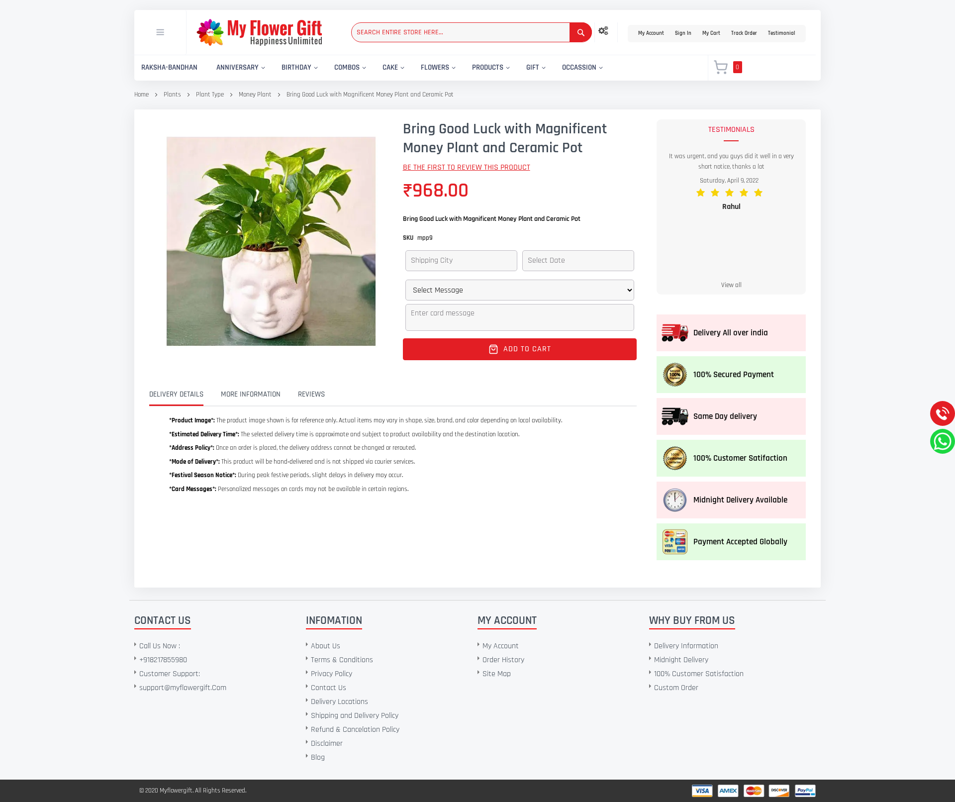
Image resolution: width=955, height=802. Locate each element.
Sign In (683, 33)
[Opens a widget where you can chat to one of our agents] (68, 745)
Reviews (311, 394)
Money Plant (255, 95)
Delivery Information (686, 646)
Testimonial (781, 33)
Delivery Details (176, 394)
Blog (318, 757)
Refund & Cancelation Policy (355, 729)
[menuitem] (169, 68)
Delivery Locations (339, 702)
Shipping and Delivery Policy (354, 715)
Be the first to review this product (466, 167)
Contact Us (328, 688)
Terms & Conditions (342, 660)
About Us (325, 646)
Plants (172, 95)
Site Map (496, 674)
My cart (711, 33)
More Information (251, 394)
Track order (744, 33)
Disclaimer (327, 743)
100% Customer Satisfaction (699, 674)
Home (141, 95)
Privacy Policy (331, 674)
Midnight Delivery (681, 660)
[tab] (183, 394)
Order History (503, 660)
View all (731, 285)
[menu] (415, 68)
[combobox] (471, 32)
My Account (651, 33)
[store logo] (259, 32)
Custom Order (676, 688)
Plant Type (210, 95)
